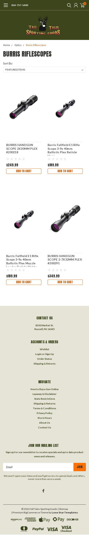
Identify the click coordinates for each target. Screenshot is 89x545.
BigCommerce (32, 512)
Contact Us (44, 427)
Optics (18, 45)
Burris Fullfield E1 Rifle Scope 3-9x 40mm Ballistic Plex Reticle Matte (64, 149)
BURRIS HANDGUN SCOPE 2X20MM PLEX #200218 (21, 148)
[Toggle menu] (5, 7)
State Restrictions (44, 398)
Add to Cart (23, 171)
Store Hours (44, 417)
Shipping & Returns (44, 363)
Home (6, 45)
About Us (44, 422)
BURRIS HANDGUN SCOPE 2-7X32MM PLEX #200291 (65, 259)
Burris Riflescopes (36, 45)
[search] (68, 5)
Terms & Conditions (44, 408)
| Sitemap (63, 508)
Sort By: (8, 63)
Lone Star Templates (65, 512)
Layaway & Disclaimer (44, 393)
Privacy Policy (44, 413)
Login (38, 354)
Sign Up (49, 354)
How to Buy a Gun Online (44, 389)
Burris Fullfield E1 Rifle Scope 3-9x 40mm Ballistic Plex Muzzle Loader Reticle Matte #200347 (22, 260)
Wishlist (44, 349)
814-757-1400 (19, 5)
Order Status (44, 358)
